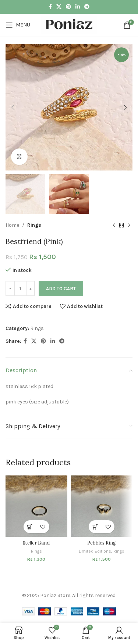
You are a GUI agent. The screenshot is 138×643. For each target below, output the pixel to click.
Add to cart (61, 288)
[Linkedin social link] (77, 7)
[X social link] (59, 7)
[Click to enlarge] (19, 156)
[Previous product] (114, 225)
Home (12, 225)
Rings (34, 225)
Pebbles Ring (101, 543)
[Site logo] (69, 24)
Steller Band (36, 543)
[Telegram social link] (87, 7)
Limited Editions (95, 551)
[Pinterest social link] (68, 7)
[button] (95, 526)
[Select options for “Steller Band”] (30, 526)
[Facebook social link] (50, 7)
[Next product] (128, 225)
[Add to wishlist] (42, 526)
